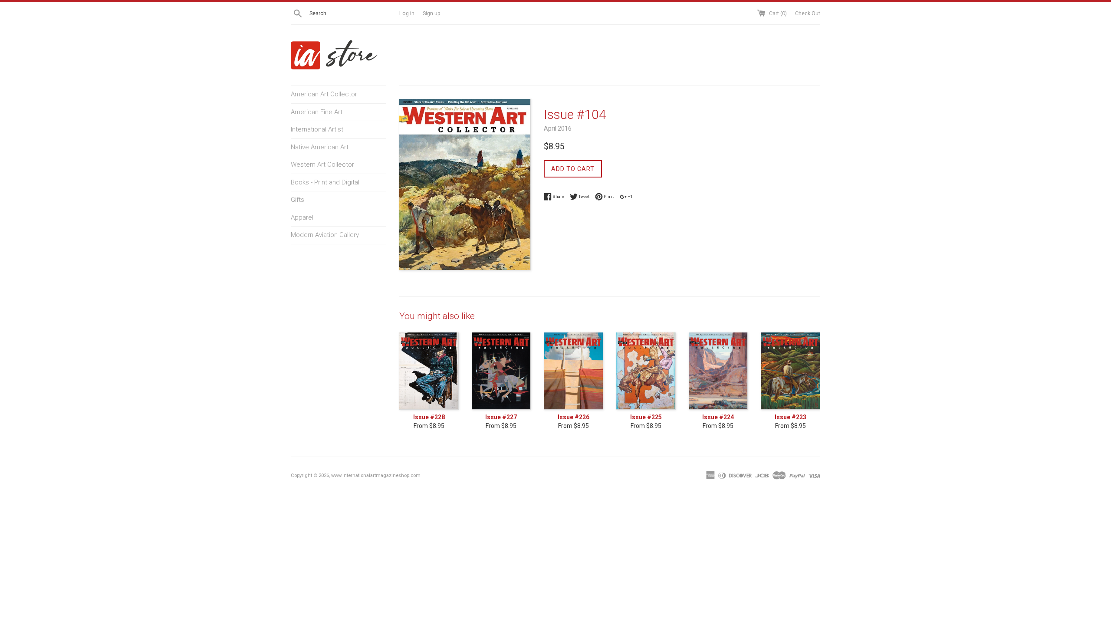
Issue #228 (429, 417)
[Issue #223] (790, 371)
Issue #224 (718, 417)
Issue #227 (501, 417)
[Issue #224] (718, 371)
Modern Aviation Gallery (325, 235)
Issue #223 (790, 417)
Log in (406, 13)
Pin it (608, 196)
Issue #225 (646, 417)
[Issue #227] (501, 371)
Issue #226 (573, 417)
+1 (630, 196)
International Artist (317, 129)
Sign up (431, 13)
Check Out (807, 13)
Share (558, 196)
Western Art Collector (322, 164)
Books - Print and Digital (325, 182)
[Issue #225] (646, 371)
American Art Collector (324, 94)
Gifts (297, 200)
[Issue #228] (429, 371)
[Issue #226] (573, 371)
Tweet (583, 196)
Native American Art (319, 147)
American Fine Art (316, 112)
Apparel (302, 217)
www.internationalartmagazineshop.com (376, 475)
